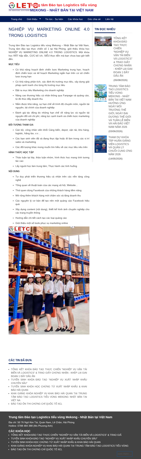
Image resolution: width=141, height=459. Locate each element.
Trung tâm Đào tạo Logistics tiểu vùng (63, 5)
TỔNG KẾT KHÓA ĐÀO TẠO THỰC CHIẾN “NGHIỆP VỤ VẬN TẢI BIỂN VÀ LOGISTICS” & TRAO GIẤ (66, 435)
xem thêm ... (125, 453)
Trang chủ (16, 19)
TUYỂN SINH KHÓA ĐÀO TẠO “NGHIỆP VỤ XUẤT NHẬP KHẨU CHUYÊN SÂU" (54, 438)
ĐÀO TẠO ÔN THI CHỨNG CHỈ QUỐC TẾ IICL (36, 403)
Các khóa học (75, 19)
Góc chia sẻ (94, 19)
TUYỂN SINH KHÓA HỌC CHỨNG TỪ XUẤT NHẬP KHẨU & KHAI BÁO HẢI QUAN (56, 442)
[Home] (23, 6)
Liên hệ (109, 19)
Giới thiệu (30, 19)
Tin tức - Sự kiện (54, 19)
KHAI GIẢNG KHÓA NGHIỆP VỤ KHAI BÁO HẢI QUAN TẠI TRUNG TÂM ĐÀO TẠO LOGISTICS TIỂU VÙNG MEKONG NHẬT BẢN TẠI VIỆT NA (49, 397)
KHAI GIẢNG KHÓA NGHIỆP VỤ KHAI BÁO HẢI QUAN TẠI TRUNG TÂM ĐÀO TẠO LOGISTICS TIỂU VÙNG (69, 445)
